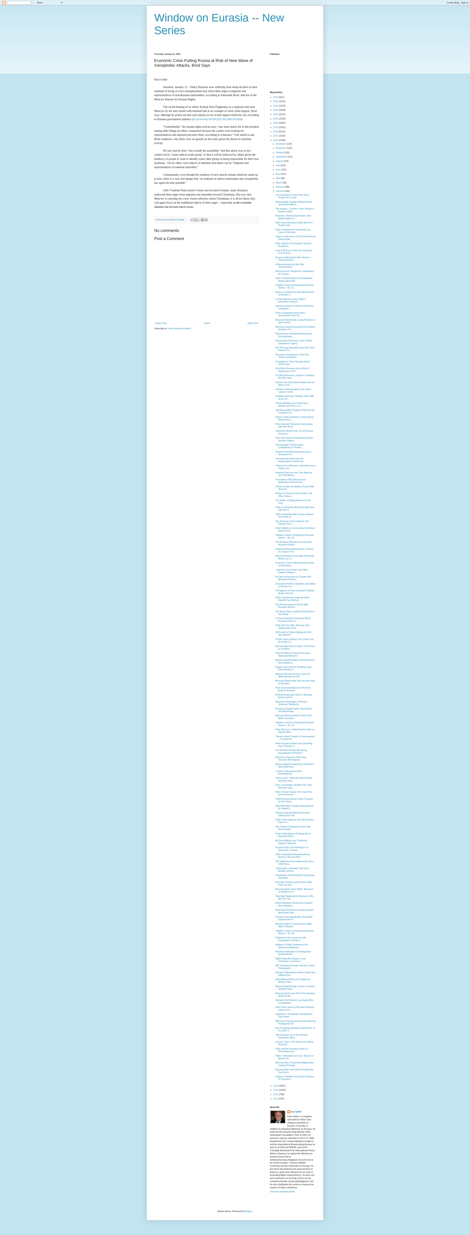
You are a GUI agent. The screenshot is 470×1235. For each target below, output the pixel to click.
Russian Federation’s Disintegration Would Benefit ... (293, 953)
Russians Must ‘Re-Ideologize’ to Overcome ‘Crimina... (291, 848)
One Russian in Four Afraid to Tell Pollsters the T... (292, 522)
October (280, 152)
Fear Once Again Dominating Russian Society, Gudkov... (294, 439)
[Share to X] (199, 220)
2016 (276, 140)
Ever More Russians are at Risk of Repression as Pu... (292, 369)
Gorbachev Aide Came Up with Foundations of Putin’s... (290, 939)
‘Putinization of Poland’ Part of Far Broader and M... (292, 869)
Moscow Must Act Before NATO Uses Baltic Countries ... (293, 716)
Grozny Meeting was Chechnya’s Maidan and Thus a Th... (291, 404)
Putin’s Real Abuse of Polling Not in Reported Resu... (293, 835)
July (278, 165)
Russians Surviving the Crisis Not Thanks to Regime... (292, 356)
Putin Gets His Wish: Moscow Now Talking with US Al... (292, 626)
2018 (276, 131)
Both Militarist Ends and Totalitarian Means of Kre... (292, 980)
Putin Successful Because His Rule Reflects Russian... (292, 689)
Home (207, 323)
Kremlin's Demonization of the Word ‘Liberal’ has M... (293, 390)
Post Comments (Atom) (179, 328)
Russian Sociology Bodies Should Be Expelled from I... (294, 918)
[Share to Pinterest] (206, 220)
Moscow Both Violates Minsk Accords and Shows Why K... (293, 203)
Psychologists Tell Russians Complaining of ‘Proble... (289, 446)
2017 (276, 136)
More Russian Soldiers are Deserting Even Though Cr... (293, 744)
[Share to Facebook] (203, 220)
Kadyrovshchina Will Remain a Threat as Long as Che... (294, 550)
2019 (276, 127)
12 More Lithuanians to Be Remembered (288, 772)
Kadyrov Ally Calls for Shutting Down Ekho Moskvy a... (293, 668)
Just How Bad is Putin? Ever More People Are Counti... (292, 196)
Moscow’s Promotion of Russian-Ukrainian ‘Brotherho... (291, 703)
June (278, 169)
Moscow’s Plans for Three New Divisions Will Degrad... (290, 758)
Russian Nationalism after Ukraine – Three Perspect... (293, 258)
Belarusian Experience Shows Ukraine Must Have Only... (294, 911)
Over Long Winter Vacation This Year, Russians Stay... (293, 786)
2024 (276, 106)
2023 (276, 110)
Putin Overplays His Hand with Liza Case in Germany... (292, 231)
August (279, 161)
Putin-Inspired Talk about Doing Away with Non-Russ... (294, 425)
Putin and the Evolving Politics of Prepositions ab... (291, 1050)
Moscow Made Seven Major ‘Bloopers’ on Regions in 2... (294, 890)
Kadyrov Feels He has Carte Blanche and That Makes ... (293, 473)
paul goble (296, 1111)
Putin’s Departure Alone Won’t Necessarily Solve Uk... (290, 314)
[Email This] (192, 220)
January (280, 191)
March (279, 182)
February (280, 187)
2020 (276, 123)
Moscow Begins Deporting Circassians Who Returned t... (294, 765)
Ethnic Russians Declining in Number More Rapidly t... (294, 904)
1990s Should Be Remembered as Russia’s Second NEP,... (292, 855)
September (281, 156)
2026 (276, 97)
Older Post (252, 323)
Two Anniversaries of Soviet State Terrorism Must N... (291, 605)
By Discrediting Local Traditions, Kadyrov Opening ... (291, 841)
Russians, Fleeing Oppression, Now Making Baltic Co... (293, 217)
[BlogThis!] (196, 220)
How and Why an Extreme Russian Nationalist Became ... (292, 654)
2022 (276, 114)
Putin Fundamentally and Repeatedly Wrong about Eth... (293, 279)
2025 (276, 101)
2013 (276, 1094)
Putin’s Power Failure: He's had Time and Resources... (293, 793)
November (281, 148)
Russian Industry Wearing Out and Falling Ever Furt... (292, 814)
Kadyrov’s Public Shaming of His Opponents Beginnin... (291, 946)
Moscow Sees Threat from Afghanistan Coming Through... (294, 1063)
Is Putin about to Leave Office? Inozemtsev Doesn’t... (290, 300)
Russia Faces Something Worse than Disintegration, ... (293, 335)
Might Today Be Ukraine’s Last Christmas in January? (290, 959)
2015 (276, 1086)
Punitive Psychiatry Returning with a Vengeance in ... (293, 453)
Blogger (248, 1211)
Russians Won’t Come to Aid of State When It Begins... (293, 925)
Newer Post (161, 323)
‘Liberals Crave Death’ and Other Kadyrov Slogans (291, 571)
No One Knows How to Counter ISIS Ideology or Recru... (293, 578)
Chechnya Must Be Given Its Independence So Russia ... (290, 460)
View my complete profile (282, 1191)
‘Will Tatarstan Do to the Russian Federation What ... (291, 1036)
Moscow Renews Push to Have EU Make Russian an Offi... (292, 675)
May (278, 174)
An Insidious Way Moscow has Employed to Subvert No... (290, 480)
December (281, 144)
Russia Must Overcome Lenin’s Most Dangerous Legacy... (293, 342)
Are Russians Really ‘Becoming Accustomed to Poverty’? (291, 751)
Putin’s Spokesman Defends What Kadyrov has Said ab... (292, 598)
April (278, 178)
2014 (276, 1090)
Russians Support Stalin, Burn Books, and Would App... (294, 710)
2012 (276, 1098)
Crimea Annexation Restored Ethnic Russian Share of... (293, 619)
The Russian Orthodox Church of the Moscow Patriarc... (293, 543)
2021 (276, 118)
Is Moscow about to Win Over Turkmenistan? (289, 265)
